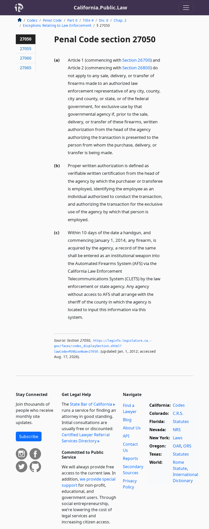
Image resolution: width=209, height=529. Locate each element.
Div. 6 (103, 20)
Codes (32, 20)
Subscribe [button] (28, 436)
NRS (177, 429)
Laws (177, 438)
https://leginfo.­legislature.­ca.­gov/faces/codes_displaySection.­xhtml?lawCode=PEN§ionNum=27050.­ (103, 346)
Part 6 (72, 20)
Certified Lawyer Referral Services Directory (86, 438)
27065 (25, 68)
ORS (187, 446)
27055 (25, 48)
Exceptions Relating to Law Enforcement (57, 25)
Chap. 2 (120, 20)
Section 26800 (136, 68)
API (126, 436)
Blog (127, 419)
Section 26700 (136, 60)
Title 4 (88, 20)
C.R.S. (178, 413)
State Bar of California (91, 404)
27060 (25, 58)
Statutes (181, 421)
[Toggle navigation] (186, 8)
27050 (25, 39)
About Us (132, 428)
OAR (177, 446)
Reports (130, 458)
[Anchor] (116, 152)
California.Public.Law (100, 7)
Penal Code (52, 20)
